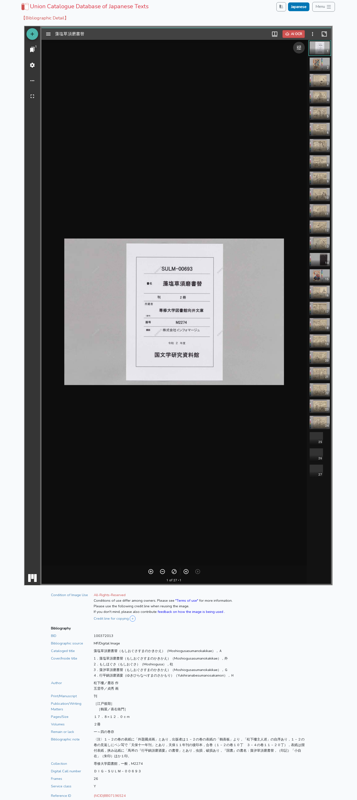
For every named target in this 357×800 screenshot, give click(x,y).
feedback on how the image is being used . (191, 611)
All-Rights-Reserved (110, 594)
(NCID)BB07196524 (110, 795)
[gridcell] (84, 6)
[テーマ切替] (281, 6)
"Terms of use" (186, 600)
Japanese (298, 6)
